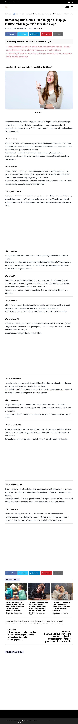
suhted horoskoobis (12, 623)
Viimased (39, 28)
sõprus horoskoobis (26, 623)
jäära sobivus (51, 621)
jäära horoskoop (29, 621)
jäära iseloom (40, 621)
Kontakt (70, 720)
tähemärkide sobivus (49, 623)
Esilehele (44, 720)
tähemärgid (37, 623)
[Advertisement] (39, 228)
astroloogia (9, 621)
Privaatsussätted (60, 720)
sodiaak (59, 621)
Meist (51, 720)
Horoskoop (18, 621)
